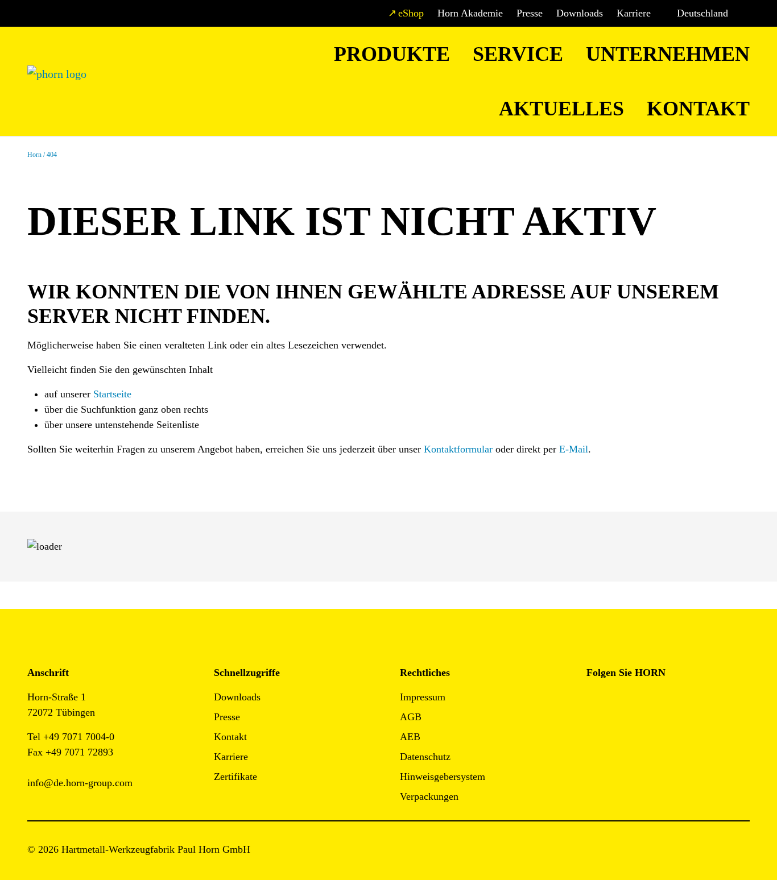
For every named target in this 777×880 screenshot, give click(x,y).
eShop (411, 13)
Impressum (422, 697)
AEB (410, 736)
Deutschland (702, 13)
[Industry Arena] (621, 731)
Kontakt (698, 108)
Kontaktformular (458, 449)
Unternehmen (668, 54)
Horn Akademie (470, 13)
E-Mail (573, 449)
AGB (410, 717)
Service (518, 54)
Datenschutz (425, 756)
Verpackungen (429, 796)
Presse (529, 13)
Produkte (392, 54)
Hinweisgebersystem (442, 776)
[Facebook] (595, 701)
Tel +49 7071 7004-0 (70, 736)
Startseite (112, 394)
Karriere (634, 13)
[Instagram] (621, 701)
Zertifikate (235, 776)
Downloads (579, 13)
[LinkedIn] (646, 701)
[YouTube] (595, 731)
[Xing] (672, 701)
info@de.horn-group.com (80, 782)
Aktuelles (561, 108)
